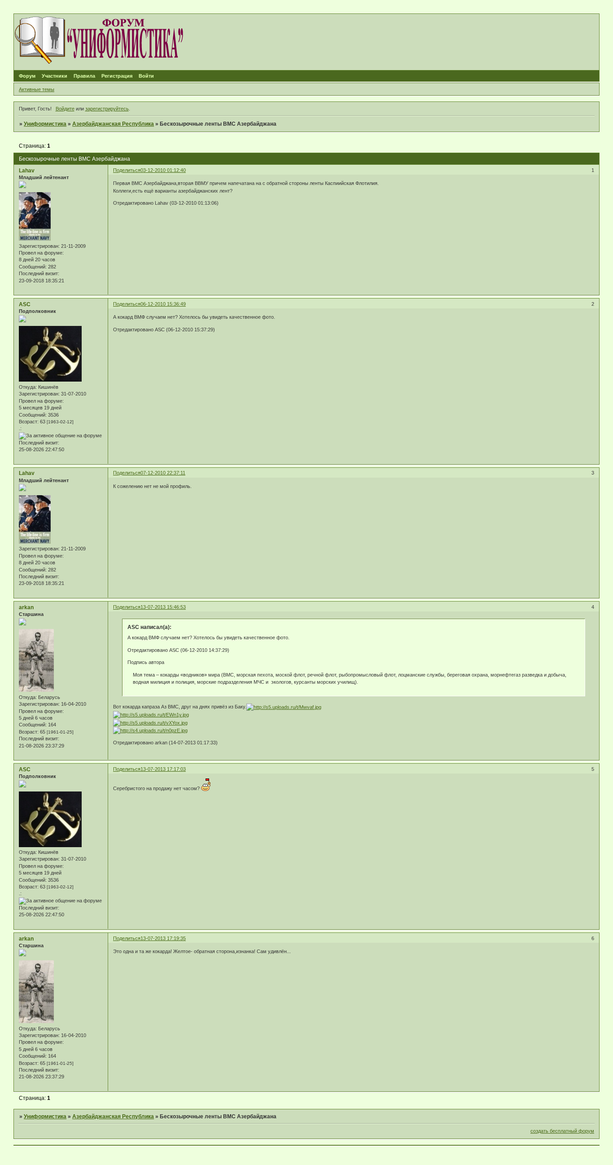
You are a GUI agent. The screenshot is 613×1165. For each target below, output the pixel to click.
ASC (25, 304)
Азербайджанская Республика (113, 124)
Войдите (65, 108)
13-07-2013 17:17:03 (163, 769)
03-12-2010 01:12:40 (163, 170)
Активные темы (36, 89)
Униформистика (45, 124)
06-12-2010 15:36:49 (163, 304)
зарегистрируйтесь (107, 108)
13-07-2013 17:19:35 (163, 938)
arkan (26, 607)
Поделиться (126, 170)
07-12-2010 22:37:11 (162, 472)
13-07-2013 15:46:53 (163, 607)
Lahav (27, 170)
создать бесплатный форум (562, 1131)
